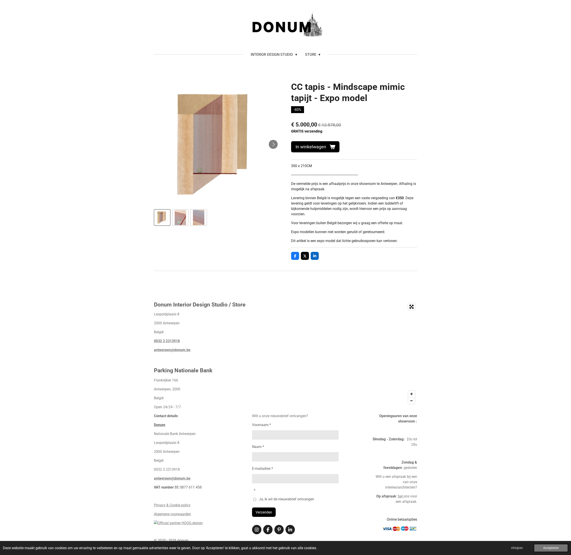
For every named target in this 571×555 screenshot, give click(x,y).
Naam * (258, 447)
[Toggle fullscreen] (411, 306)
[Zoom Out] (411, 400)
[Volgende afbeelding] (273, 144)
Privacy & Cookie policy (172, 505)
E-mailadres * (262, 468)
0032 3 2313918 (167, 341)
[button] (162, 217)
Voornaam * (261, 425)
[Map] (359, 353)
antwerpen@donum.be (172, 350)
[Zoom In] (411, 394)
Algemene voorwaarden (172, 514)
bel (400, 496)
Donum (159, 425)
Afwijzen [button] (517, 548)
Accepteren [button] (551, 548)
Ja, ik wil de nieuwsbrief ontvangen (286, 499)
